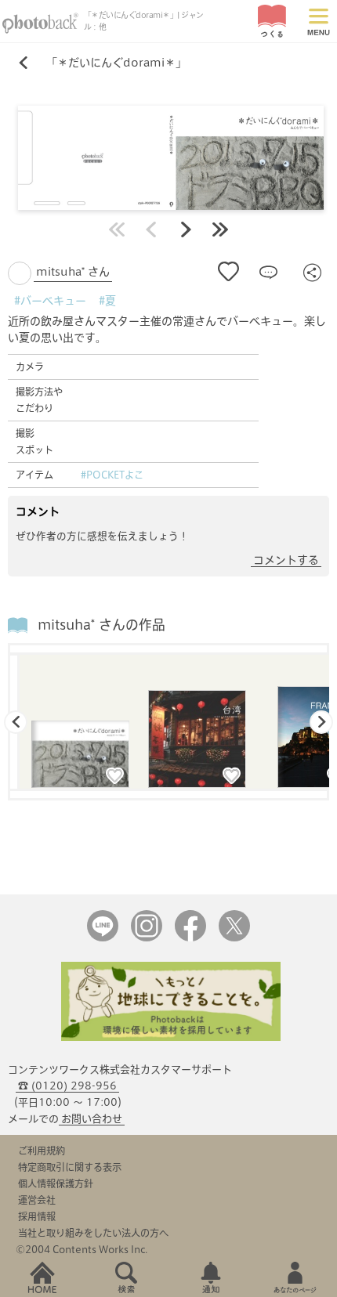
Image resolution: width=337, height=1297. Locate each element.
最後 (220, 229)
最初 (117, 229)
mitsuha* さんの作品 (101, 624)
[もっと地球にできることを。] (171, 1037)
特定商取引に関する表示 (69, 1167)
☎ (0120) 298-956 (67, 1086)
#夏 (107, 300)
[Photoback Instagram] (147, 938)
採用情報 (37, 1216)
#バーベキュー (50, 300)
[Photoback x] (234, 938)
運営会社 (37, 1200)
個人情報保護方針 (55, 1183)
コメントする (286, 560)
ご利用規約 (41, 1150)
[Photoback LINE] (103, 938)
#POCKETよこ (112, 474)
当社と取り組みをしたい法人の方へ (93, 1232)
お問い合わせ (91, 1119)
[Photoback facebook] (190, 938)
